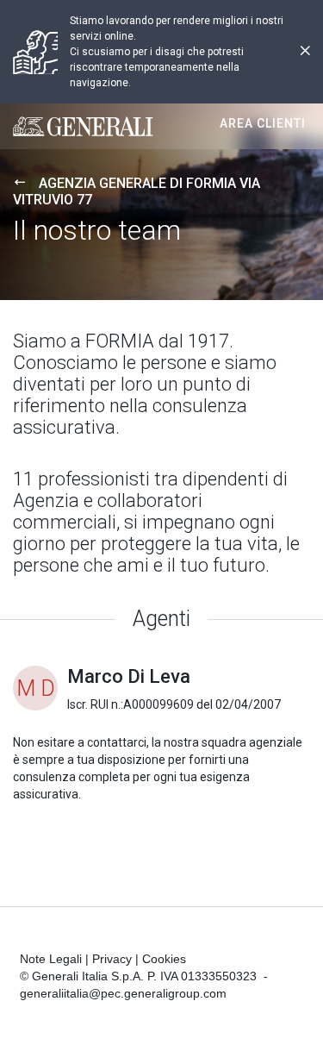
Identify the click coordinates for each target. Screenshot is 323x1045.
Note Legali (51, 959)
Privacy (112, 959)
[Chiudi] (305, 52)
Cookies (164, 959)
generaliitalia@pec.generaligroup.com (123, 993)
